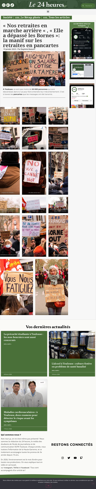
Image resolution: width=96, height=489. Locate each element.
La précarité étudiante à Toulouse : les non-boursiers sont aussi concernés (23, 337)
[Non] (93, 483)
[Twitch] (8, 5)
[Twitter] (69, 458)
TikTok (16, 468)
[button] (48, 11)
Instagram (8, 468)
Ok (49, 486)
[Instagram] (4, 5)
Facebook (25, 468)
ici (24, 470)
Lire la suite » (7, 344)
